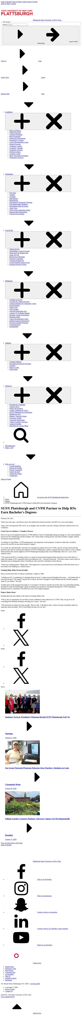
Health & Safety (14, 317)
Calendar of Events (15, 300)
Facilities (12, 366)
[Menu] (62, 20)
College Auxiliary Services (18, 422)
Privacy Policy (10, 989)
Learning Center (14, 154)
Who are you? (10, 464)
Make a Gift (9, 448)
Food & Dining (14, 305)
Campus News (14, 407)
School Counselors (15, 470)
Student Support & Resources (19, 321)
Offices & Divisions (16, 408)
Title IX (7, 976)
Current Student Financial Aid (19, 262)
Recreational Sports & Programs (20, 364)
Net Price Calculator (16, 259)
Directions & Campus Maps (18, 426)
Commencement (14, 325)
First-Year (12, 193)
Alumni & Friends (15, 474)
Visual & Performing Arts (18, 311)
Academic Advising (16, 150)
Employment (9, 967)
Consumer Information (17, 420)
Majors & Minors (15, 131)
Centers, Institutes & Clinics (18, 410)
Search (5, 25)
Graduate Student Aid (16, 261)
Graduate (12, 197)
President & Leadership (17, 405)
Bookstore (8, 980)
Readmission (13, 200)
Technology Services (16, 158)
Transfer (12, 195)
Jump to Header (6, 2)
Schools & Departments (17, 138)
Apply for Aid (14, 255)
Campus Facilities (15, 424)
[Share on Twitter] (21, 645)
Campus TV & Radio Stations (19, 313)
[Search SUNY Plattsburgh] (21, 442)
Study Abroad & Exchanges (18, 156)
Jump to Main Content (19, 2)
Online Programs (15, 133)
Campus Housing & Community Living (22, 303)
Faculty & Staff (14, 472)
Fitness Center (14, 367)
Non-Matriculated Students (18, 204)
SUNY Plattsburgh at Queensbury (20, 412)
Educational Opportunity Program (20, 202)
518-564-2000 (35, 984)
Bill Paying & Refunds (17, 257)
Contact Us (9, 991)
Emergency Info (10, 969)
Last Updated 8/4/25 (8, 997)
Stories (7, 501)
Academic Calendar (16, 148)
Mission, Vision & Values (18, 416)
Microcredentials (15, 136)
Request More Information (18, 212)
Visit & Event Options (16, 214)
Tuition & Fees (14, 249)
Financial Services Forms (17, 264)
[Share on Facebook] (21, 629)
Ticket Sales (13, 369)
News (7, 499)
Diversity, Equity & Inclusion (19, 315)
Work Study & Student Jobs (18, 253)
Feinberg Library (15, 152)
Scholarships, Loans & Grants (19, 251)
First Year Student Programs (18, 323)
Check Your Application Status (19, 210)
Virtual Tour (13, 307)
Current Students (15, 466)
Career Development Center (18, 142)
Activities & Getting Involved (19, 302)
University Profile (15, 418)
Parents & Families (15, 468)
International (13, 199)
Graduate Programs (15, 135)
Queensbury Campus (16, 140)
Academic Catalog (15, 146)
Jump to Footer (32, 2)
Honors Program (15, 144)
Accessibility (9, 974)
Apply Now (13, 208)
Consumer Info (10, 972)
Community (13, 476)
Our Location (13, 309)
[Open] (38, 121)
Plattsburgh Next (15, 414)
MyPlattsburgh (10, 446)
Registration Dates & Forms (18, 206)
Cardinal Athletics (15, 362)
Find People (9, 970)
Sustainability (13, 326)
